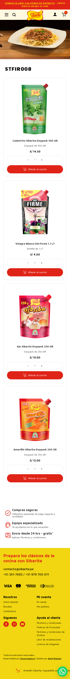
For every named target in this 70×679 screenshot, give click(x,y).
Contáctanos (9, 611)
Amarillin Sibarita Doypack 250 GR (35, 449)
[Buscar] (14, 14)
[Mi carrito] (63, 14)
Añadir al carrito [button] (37, 169)
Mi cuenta (41, 602)
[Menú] (6, 15)
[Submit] (63, 25)
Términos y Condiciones (49, 623)
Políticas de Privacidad (48, 627)
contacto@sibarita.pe (18, 569)
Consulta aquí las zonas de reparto (30, 3)
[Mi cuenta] (55, 14)
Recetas (7, 606)
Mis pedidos (43, 606)
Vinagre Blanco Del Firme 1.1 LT (35, 243)
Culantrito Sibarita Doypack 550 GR (35, 140)
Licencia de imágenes (48, 644)
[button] (62, 671)
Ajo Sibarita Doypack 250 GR (35, 346)
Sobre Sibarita (10, 602)
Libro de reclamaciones (49, 639)
